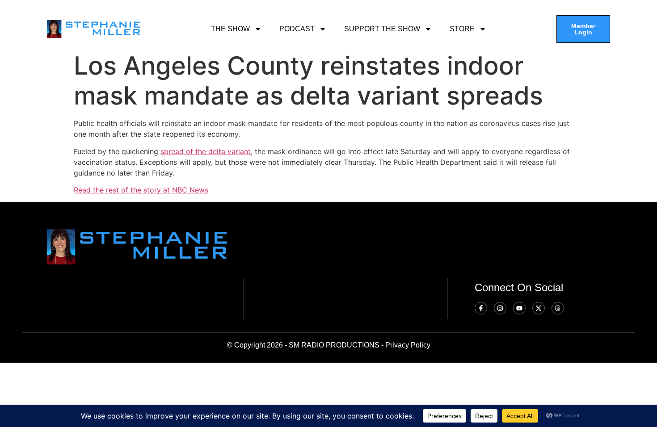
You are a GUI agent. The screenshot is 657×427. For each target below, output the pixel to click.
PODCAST (297, 29)
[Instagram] (500, 308)
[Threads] (558, 308)
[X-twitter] (538, 308)
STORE (462, 29)
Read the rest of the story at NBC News (141, 189)
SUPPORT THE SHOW (382, 29)
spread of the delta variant (205, 151)
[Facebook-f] (481, 308)
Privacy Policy (407, 345)
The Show (230, 29)
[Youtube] (519, 308)
